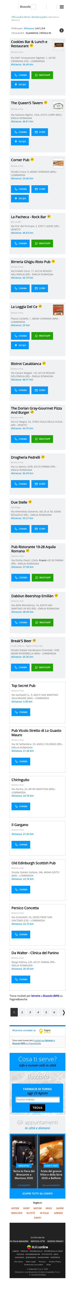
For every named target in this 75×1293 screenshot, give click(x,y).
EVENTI (37, 1217)
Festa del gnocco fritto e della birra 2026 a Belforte (51, 1174)
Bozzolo (25, 7)
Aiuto (48, 1265)
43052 (40, 744)
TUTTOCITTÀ (47, 1254)
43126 (50, 560)
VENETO (15, 229)
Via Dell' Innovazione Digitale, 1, (29, 57)
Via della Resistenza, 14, (25, 605)
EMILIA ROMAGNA (21, 118)
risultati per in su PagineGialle (33, 1042)
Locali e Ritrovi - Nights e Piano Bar (27, 646)
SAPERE (60, 1208)
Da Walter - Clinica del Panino (35, 952)
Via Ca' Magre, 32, (21, 421)
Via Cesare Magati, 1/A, (24, 373)
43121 (36, 962)
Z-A (43, 28)
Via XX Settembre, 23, (24, 744)
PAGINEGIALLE (36, 1251)
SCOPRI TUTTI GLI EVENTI (37, 1193)
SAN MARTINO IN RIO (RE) (31, 607)
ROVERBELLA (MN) (29, 653)
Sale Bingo (15, 507)
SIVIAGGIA (19, 1257)
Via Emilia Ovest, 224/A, (25, 560)
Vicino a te (45, 32)
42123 (41, 373)
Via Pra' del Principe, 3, (24, 226)
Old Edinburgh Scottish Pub (34, 863)
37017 (41, 226)
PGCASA (20, 1254)
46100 (31, 789)
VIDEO (49, 1208)
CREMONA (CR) (20, 61)
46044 (47, 872)
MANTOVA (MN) (45, 789)
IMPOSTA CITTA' (38, 1241)
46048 (14, 653)
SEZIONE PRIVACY (55, 1241)
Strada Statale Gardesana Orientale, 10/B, (35, 650)
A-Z (38, 28)
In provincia (32, 32)
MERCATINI (23, 1165)
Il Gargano (20, 824)
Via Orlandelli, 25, (22, 917)
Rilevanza (29, 28)
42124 (38, 271)
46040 (33, 171)
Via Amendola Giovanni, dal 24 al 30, (32, 511)
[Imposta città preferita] (14, 6)
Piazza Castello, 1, (21, 318)
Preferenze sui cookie (33, 1265)
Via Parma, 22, (20, 789)
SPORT (26, 1208)
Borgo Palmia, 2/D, (22, 962)
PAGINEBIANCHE (33, 1254)
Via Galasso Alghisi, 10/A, (25, 114)
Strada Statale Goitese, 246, (28, 872)
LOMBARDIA (38, 61)
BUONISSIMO (43, 1257)
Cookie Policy (55, 1262)
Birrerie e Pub (17, 52)
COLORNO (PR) (53, 744)
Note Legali (31, 1262)
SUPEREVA (55, 1257)
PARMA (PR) (49, 466)
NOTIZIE (15, 1208)
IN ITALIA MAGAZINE (19, 1241)
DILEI (56, 1254)
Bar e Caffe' (16, 222)
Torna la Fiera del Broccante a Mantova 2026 (24, 1174)
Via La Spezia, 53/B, (22, 466)
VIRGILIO (24, 1251)
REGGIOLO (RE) (20, 514)
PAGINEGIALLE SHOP (53, 1251)
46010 (36, 694)
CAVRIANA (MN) (47, 171)
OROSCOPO (16, 1213)
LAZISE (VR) (52, 226)
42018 (43, 605)
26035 (36, 917)
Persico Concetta (25, 908)
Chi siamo (18, 1262)
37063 (35, 421)
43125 (37, 466)
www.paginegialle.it (47, 1031)
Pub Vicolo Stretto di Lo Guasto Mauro (36, 732)
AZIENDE (58, 1213)
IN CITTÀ (31, 1213)
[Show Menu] (62, 7)
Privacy (42, 1262)
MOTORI (37, 1208)
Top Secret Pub (23, 685)
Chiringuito (20, 779)
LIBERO (15, 1251)
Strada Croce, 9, (20, 171)
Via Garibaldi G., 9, (22, 694)
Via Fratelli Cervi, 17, (23, 271)
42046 (57, 511)
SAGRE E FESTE (51, 1165)
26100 (51, 57)
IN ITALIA (44, 1213)
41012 (43, 114)
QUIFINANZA (31, 1257)
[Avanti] (62, 1012)
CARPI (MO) (55, 114)
